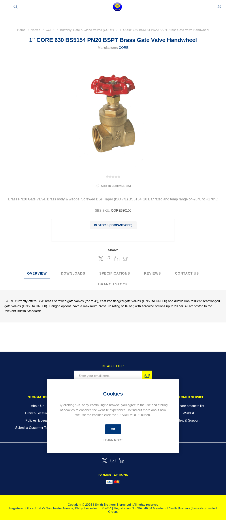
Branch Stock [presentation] (113, 284)
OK (113, 429)
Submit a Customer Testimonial (37, 428)
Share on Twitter (100, 258)
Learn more (113, 440)
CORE (123, 47)
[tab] (37, 273)
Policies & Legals (37, 420)
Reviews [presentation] (152, 273)
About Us (37, 406)
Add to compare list (116, 186)
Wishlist (188, 413)
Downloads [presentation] (73, 273)
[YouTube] (113, 460)
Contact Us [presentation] (187, 273)
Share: (113, 250)
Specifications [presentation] (114, 273)
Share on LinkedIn (117, 258)
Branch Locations (37, 413)
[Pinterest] (121, 460)
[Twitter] (104, 460)
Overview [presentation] (37, 273)
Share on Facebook (108, 258)
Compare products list (188, 406)
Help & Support (188, 420)
